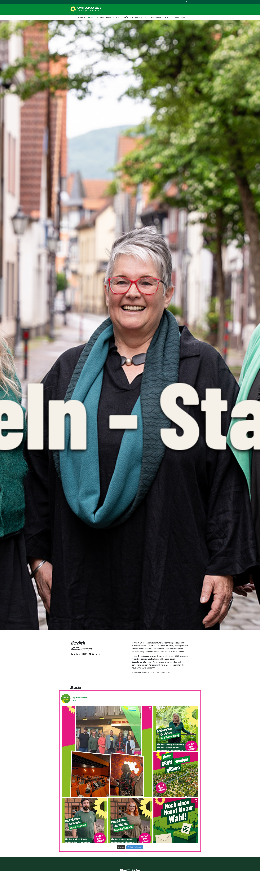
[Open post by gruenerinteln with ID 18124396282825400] (175, 774)
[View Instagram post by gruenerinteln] (150, 794)
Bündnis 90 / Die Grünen (88, 11)
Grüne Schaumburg (133, 17)
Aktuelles (93, 17)
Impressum (180, 17)
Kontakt (169, 17)
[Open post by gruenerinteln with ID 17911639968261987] (130, 820)
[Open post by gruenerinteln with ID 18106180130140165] (107, 751)
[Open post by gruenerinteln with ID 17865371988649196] (175, 820)
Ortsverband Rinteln (89, 7)
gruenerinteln (106, 709)
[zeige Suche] (186, 2)
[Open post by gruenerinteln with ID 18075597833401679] (84, 820)
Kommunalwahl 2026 (109, 17)
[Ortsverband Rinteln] (73, 9)
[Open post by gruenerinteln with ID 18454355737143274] (175, 728)
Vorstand (81, 17)
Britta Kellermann (153, 17)
